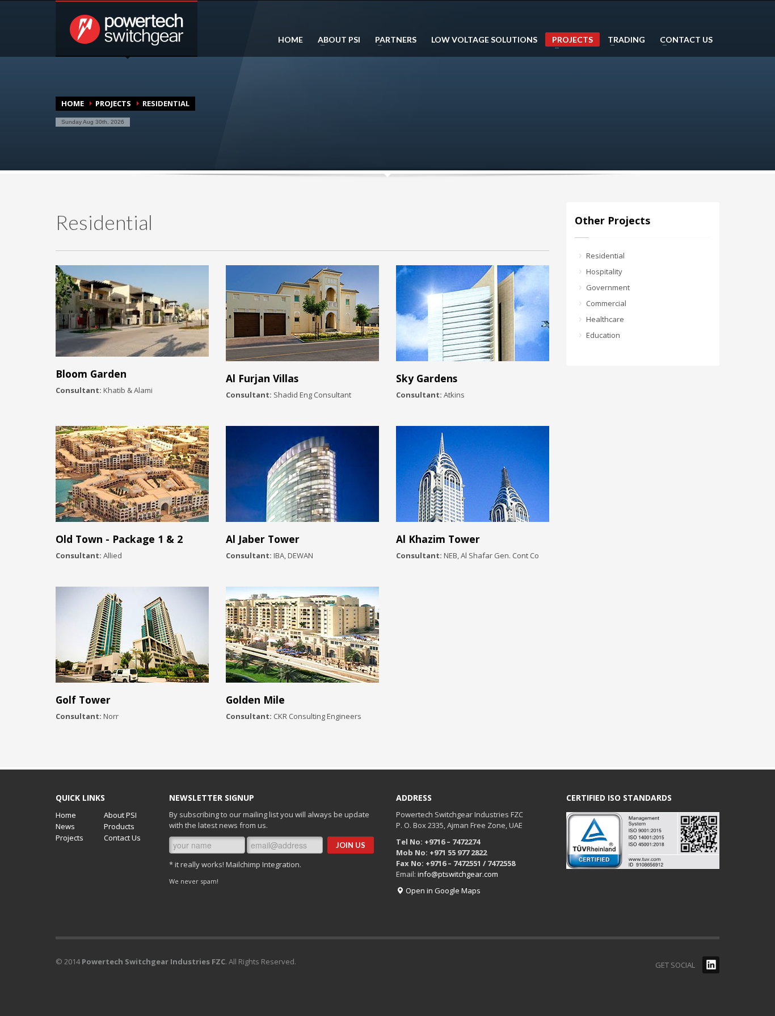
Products (119, 826)
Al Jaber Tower (263, 539)
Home (72, 103)
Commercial (606, 303)
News (65, 826)
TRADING (623, 40)
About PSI (120, 815)
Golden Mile (255, 699)
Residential (605, 255)
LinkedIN (710, 964)
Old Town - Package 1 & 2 (119, 539)
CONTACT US (683, 40)
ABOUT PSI (335, 40)
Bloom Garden (91, 374)
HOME (290, 40)
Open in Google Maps (442, 890)
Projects (69, 838)
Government (608, 287)
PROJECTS (569, 41)
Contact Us (122, 838)
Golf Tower (83, 699)
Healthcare (605, 319)
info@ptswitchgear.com (458, 874)
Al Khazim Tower (438, 539)
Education (603, 335)
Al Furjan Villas (262, 378)
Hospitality (604, 271)
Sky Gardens (426, 378)
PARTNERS (392, 40)
